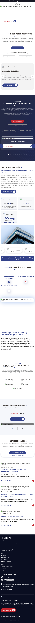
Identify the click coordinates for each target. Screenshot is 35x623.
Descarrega (3, 568)
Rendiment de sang (6, 541)
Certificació (4, 559)
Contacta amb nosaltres (7, 566)
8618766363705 (7, 580)
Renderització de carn (6, 545)
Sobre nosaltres (5, 557)
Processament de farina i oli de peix (10, 543)
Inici (2, 553)
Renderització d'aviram (6, 547)
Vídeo (2, 564)
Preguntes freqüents (6, 561)
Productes (3, 555)
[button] (2, 76)
